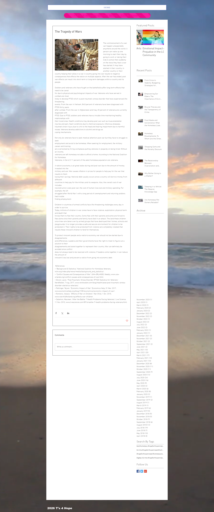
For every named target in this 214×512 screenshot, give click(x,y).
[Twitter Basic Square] (141, 471)
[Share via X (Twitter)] (62, 313)
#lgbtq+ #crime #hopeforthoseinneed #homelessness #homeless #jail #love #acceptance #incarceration (150, 458)
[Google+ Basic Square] (145, 471)
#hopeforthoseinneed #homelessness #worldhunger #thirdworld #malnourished (150, 454)
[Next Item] (160, 37)
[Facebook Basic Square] (138, 471)
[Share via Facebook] (56, 313)
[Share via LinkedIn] (68, 313)
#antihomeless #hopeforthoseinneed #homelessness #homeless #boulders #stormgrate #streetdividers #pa (150, 446)
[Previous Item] (140, 37)
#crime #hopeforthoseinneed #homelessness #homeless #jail (150, 450)
